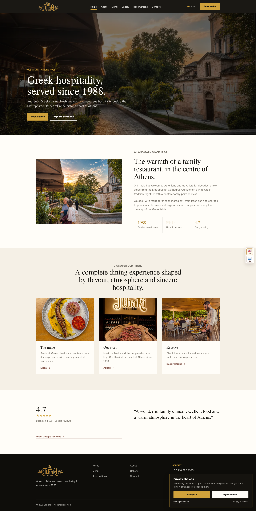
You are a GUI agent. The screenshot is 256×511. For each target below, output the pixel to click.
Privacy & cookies (240, 502)
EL (194, 6)
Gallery (125, 6)
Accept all (192, 494)
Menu (114, 6)
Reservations (140, 6)
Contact (156, 6)
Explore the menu (63, 116)
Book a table (210, 6)
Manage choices (181, 502)
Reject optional (230, 494)
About (104, 6)
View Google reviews (50, 436)
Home (94, 6)
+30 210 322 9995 (183, 470)
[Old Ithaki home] (48, 6)
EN (188, 6)
